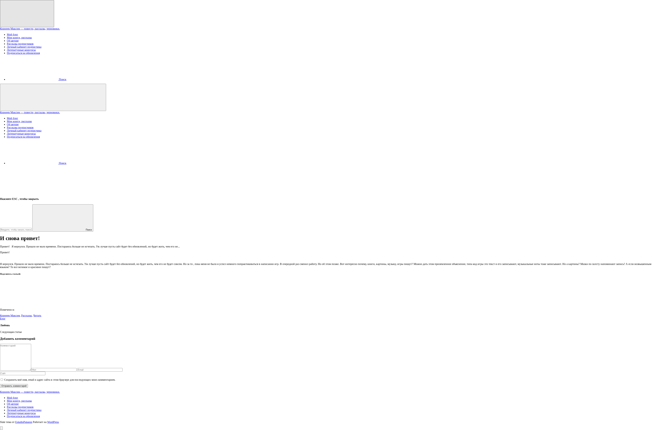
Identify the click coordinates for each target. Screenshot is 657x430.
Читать (37, 315)
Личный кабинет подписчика (24, 46)
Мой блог (12, 34)
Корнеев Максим (10, 315)
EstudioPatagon (23, 422)
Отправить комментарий (14, 386)
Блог (2, 318)
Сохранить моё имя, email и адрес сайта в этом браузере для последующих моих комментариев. (59, 379)
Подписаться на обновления (23, 53)
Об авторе (13, 40)
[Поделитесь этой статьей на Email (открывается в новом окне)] (25, 303)
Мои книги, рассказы (19, 37)
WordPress (53, 422)
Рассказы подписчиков (20, 43)
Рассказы (26, 315)
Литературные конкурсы (21, 49)
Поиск (88, 229)
